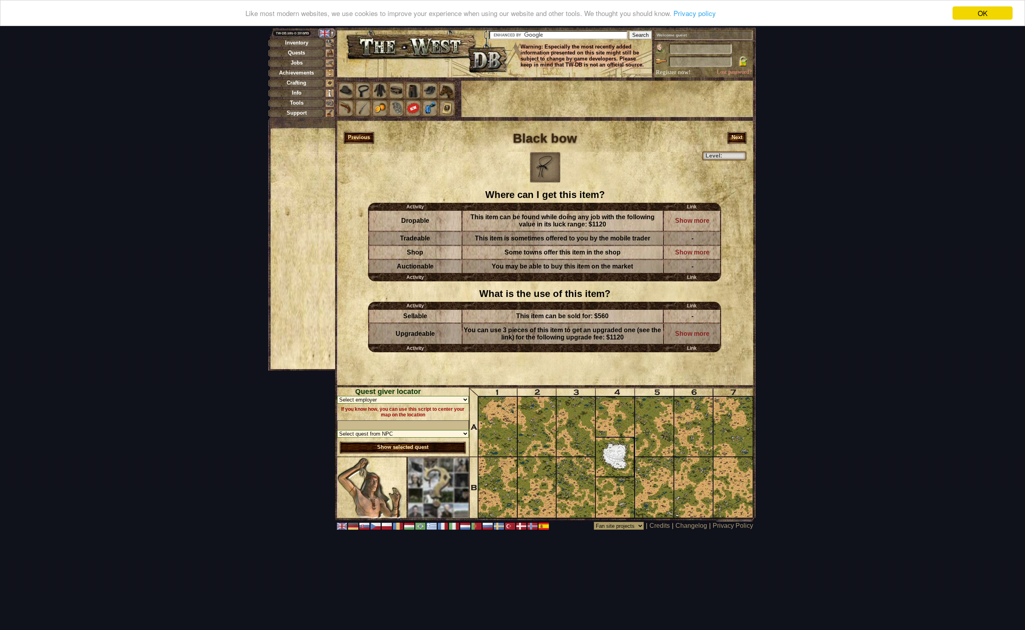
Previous (359, 137)
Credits (659, 525)
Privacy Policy (733, 525)
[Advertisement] (303, 248)
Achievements (296, 73)
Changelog (691, 525)
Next (737, 137)
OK (982, 13)
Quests (296, 53)
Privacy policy (694, 13)
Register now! (673, 72)
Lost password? (734, 72)
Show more (692, 220)
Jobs (297, 63)
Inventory (296, 43)
